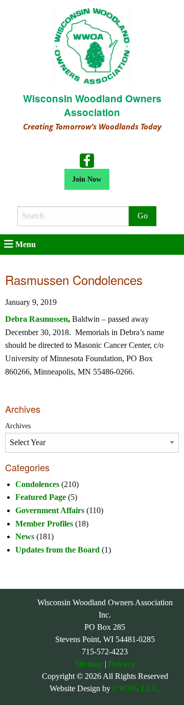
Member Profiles (44, 523)
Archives (18, 426)
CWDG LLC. (136, 688)
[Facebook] (87, 159)
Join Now (86, 179)
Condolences (37, 484)
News (24, 536)
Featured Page (40, 497)
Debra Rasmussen (36, 319)
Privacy (121, 663)
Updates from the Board (57, 549)
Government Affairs (49, 510)
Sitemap (89, 663)
